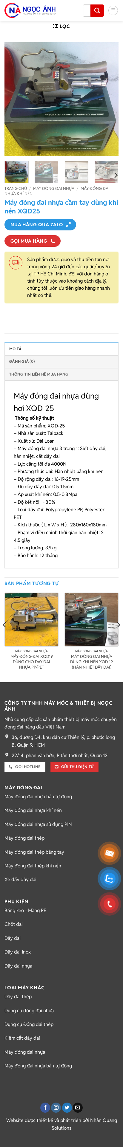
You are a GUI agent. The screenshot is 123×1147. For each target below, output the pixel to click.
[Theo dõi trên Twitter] (67, 1108)
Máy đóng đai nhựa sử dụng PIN (38, 824)
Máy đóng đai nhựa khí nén (33, 810)
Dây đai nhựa (18, 966)
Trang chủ (15, 188)
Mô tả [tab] (15, 348)
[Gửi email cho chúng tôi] (78, 1108)
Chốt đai (13, 924)
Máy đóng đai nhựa (53, 188)
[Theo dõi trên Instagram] (56, 1108)
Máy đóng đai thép (24, 838)
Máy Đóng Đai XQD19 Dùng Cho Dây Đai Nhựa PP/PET (31, 661)
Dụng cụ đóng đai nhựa (29, 1011)
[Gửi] (97, 10)
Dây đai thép (18, 996)
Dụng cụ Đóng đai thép (28, 1024)
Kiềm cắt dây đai (22, 1038)
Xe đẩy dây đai (20, 879)
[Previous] (14, 99)
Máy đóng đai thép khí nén (32, 866)
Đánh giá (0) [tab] (22, 361)
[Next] (108, 99)
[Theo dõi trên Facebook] (45, 1108)
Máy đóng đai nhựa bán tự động (38, 796)
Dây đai (12, 938)
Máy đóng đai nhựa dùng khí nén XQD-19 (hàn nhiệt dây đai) (91, 661)
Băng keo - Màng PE (25, 910)
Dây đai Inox (17, 952)
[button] (113, 10)
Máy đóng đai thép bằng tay (34, 852)
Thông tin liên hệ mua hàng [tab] (39, 374)
